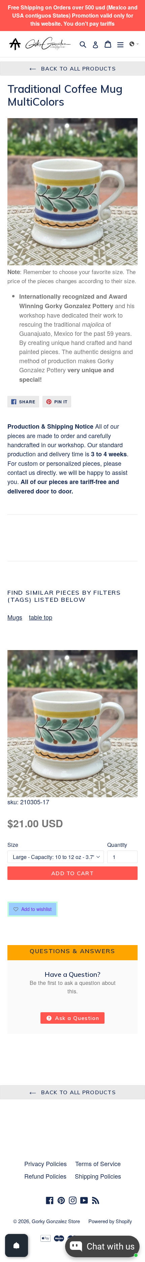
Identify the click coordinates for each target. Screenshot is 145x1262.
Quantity (117, 845)
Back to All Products (77, 68)
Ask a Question (76, 1018)
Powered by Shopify (110, 1221)
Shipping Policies (98, 1176)
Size (12, 845)
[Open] (16, 1245)
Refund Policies (45, 1176)
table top (40, 617)
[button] (134, 44)
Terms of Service (98, 1163)
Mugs (14, 617)
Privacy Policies (45, 1163)
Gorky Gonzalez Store (56, 1221)
